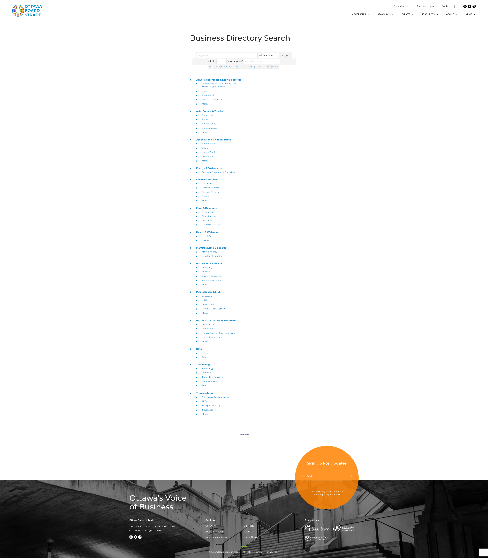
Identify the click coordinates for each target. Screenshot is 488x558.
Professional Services (209, 263)
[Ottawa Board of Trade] (27, 11)
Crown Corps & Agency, (213, 309)
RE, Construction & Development (216, 320)
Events (405, 14)
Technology (203, 364)
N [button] (246, 67)
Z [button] (277, 67)
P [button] (251, 67)
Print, (204, 91)
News (469, 14)
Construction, (208, 324)
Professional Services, (212, 280)
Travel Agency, (209, 410)
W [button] (270, 67)
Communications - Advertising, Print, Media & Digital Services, (219, 85)
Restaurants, (208, 212)
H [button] (232, 67)
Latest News (250, 537)
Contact (446, 6)
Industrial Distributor (212, 256)
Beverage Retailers (211, 225)
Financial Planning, (211, 192)
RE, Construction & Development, (218, 333)
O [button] (249, 67)
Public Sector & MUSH (209, 292)
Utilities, (205, 300)
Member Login (425, 6)
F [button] (226, 67)
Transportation (205, 393)
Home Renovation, (211, 337)
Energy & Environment (210, 168)
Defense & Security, (211, 381)
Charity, (205, 148)
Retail (199, 349)
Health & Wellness (207, 232)
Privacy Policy (273, 552)
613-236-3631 (135, 530)
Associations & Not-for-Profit (213, 139)
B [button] (216, 67)
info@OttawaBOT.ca (155, 530)
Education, (207, 296)
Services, (206, 271)
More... (205, 104)
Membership (359, 14)
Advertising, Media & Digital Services (218, 79)
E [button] (224, 67)
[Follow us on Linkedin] (465, 6)
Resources (428, 14)
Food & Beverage (206, 208)
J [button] (236, 67)
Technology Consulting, (213, 377)
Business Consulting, (212, 276)
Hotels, (205, 119)
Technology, (208, 368)
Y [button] (275, 67)
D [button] (221, 67)
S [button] (259, 67)
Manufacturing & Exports (211, 248)
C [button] (219, 67)
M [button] (243, 67)
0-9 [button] (210, 67)
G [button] (229, 67)
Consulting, (207, 267)
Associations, (208, 156)
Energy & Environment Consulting (218, 172)
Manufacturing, (209, 252)
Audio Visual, (208, 95)
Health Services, (210, 236)
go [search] (286, 55)
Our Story (210, 526)
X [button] (272, 67)
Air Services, (208, 401)
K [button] (238, 67)
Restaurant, (207, 220)
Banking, (206, 196)
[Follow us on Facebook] (469, 6)
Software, (206, 372)
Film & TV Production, (212, 99)
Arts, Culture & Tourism (210, 111)
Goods (205, 357)
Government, (208, 304)
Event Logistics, (209, 128)
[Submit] (349, 476)
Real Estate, (207, 328)
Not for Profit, (208, 143)
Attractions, (207, 115)
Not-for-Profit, (209, 123)
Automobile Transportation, (215, 397)
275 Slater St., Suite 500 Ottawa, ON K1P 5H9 (152, 526)
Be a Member (401, 6)
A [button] (214, 67)
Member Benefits (214, 531)
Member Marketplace (216, 537)
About (450, 14)
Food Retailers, (209, 216)
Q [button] (254, 67)
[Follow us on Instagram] (474, 6)
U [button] (264, 67)
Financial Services (207, 179)
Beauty (205, 240)
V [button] (267, 67)
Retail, (205, 353)
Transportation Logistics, (213, 405)
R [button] (256, 67)
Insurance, (207, 183)
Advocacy (384, 14)
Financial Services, (210, 188)
